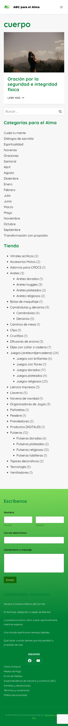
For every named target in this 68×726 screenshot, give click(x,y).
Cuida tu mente (15, 133)
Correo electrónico (16, 532)
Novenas (10, 150)
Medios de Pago (12, 671)
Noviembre (12, 218)
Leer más (16, 97)
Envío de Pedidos (13, 676)
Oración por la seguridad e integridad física (32, 84)
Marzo (8, 207)
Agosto (9, 173)
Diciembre (11, 178)
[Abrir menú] (61, 7)
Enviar (10, 580)
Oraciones (11, 156)
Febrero (9, 190)
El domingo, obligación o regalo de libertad (27, 611)
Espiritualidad (13, 144)
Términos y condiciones (16, 690)
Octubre (9, 224)
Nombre (8, 525)
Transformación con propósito (26, 235)
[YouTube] (38, 660)
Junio (8, 201)
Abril (7, 167)
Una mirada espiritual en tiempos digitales (26, 632)
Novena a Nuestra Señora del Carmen (24, 603)
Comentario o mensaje (18, 549)
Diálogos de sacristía (19, 139)
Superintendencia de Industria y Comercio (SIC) (30, 680)
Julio (7, 195)
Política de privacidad (15, 695)
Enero (8, 184)
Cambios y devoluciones (17, 685)
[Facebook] (29, 660)
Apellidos (40, 525)
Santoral (10, 161)
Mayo (8, 213)
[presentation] (34, 52)
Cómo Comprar (12, 666)
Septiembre (12, 230)
